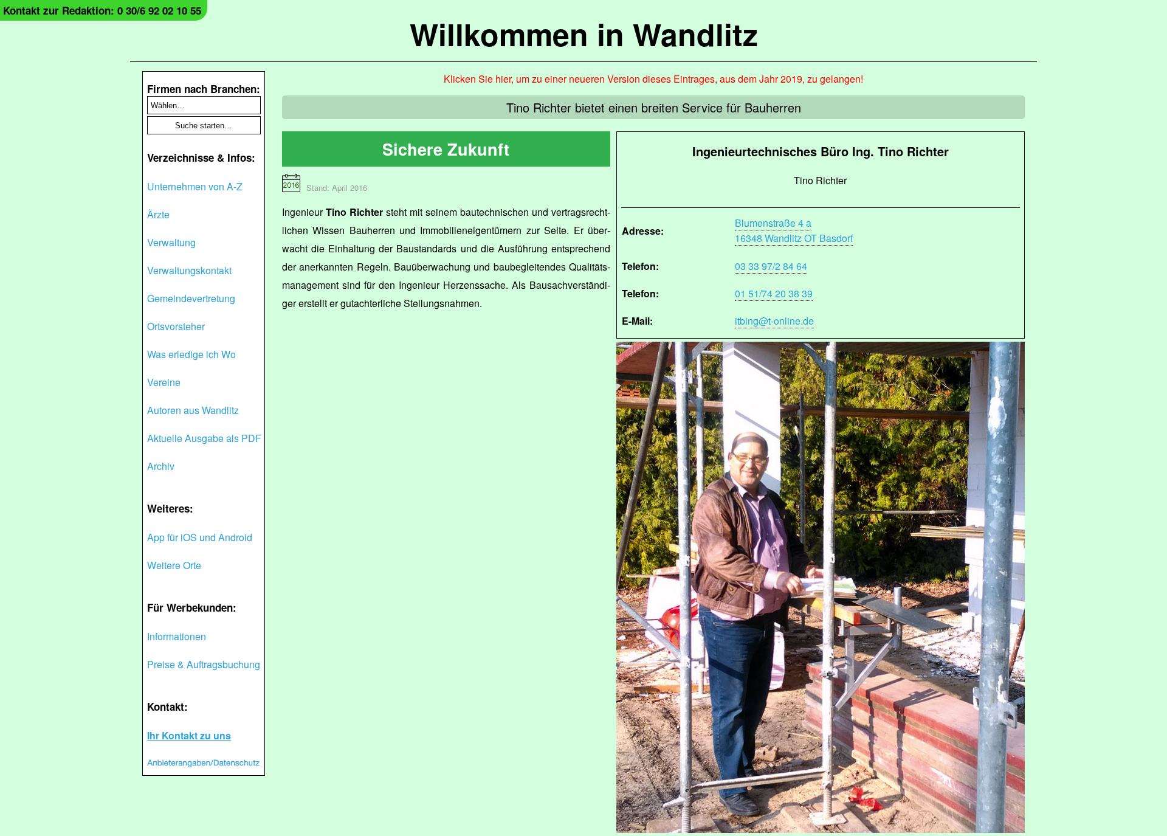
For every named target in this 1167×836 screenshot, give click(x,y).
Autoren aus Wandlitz (193, 410)
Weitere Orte (174, 565)
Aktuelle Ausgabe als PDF (204, 438)
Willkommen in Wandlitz (584, 33)
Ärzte (158, 214)
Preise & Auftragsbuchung (203, 664)
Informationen (176, 636)
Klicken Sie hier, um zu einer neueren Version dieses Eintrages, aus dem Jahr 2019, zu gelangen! (653, 79)
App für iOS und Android (199, 537)
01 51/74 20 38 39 (774, 293)
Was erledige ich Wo (191, 354)
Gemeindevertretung (191, 298)
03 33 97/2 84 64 (771, 266)
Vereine (164, 382)
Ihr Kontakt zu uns (189, 735)
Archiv (160, 466)
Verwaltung (171, 242)
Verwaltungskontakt (189, 270)
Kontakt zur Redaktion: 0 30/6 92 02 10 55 (102, 10)
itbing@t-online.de (774, 321)
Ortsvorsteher (176, 326)
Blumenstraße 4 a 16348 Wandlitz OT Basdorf (794, 230)
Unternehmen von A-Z (195, 186)
